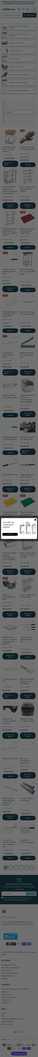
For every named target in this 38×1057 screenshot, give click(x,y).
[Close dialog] (35, 520)
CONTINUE (10, 534)
